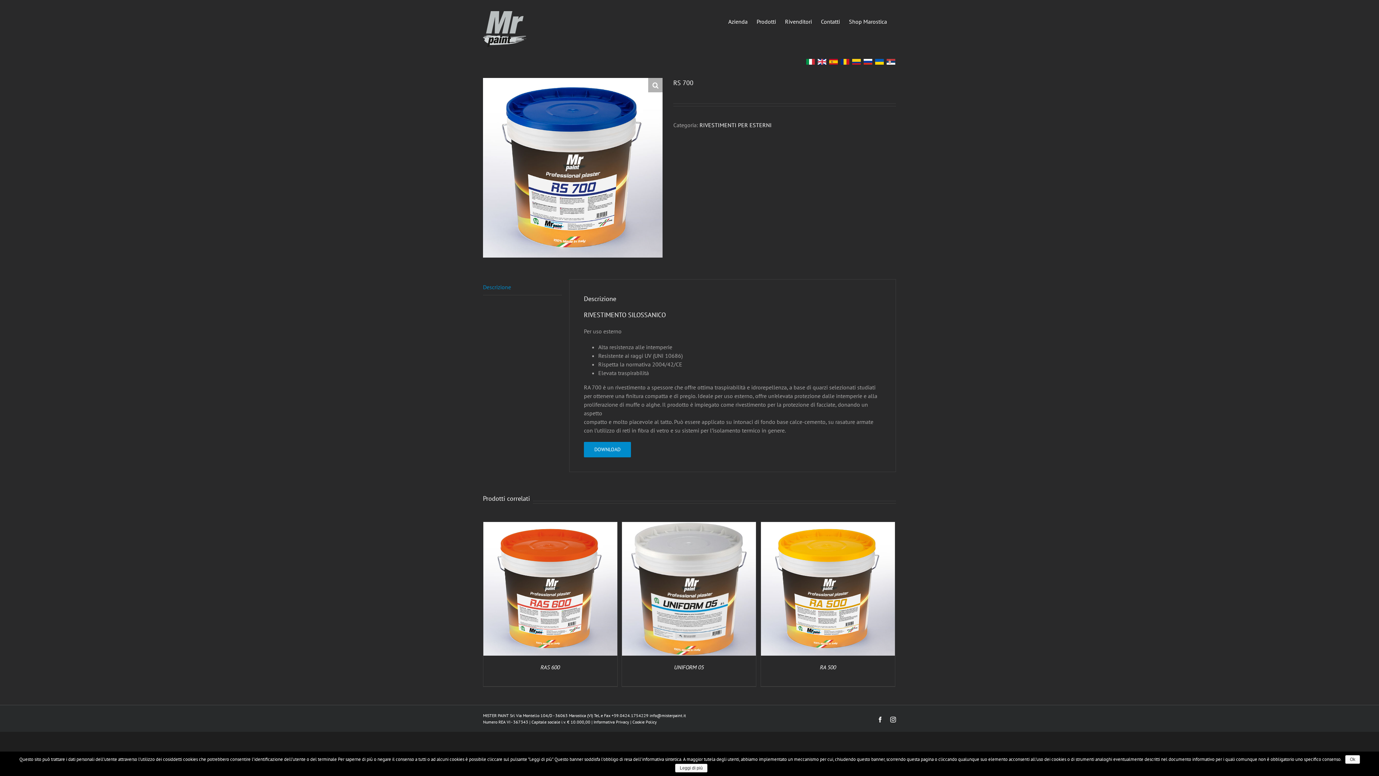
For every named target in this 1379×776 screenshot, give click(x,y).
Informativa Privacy (611, 722)
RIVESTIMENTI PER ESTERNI (736, 125)
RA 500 (828, 667)
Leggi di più (691, 768)
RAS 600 (550, 667)
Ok (1352, 759)
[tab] (522, 287)
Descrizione (497, 287)
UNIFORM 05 (689, 667)
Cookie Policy (644, 722)
